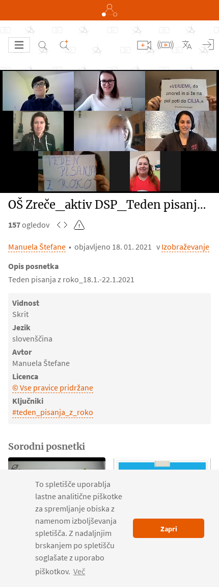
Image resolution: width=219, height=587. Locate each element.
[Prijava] (208, 45)
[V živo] (165, 45)
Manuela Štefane (37, 246)
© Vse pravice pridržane (52, 387)
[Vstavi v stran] (62, 224)
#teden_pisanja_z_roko (52, 412)
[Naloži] (144, 45)
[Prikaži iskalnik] (42, 45)
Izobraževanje (185, 246)
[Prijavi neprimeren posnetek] (79, 224)
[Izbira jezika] (187, 45)
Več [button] (79, 571)
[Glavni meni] (19, 45)
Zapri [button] (168, 528)
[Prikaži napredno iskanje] (64, 45)
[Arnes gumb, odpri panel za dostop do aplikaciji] (109, 10)
